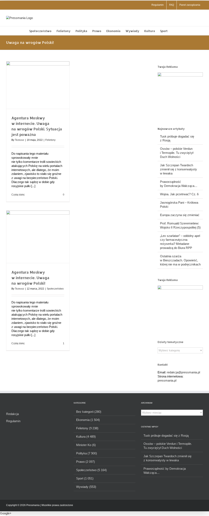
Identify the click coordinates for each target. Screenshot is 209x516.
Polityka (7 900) (86, 453)
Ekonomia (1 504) (88, 420)
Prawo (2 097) (85, 461)
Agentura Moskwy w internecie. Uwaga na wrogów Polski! (30, 277)
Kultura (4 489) (86, 436)
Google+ (5, 513)
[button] (174, 30)
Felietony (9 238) (87, 428)
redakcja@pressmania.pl (183, 372)
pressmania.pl (167, 380)
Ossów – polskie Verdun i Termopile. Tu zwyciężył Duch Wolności (176, 153)
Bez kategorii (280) (88, 411)
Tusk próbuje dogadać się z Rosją (166, 435)
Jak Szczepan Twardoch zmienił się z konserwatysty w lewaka (178, 169)
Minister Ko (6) (86, 445)
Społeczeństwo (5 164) (91, 470)
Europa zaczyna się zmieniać (179, 215)
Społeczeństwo (55, 288)
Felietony (50, 140)
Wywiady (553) (86, 486)
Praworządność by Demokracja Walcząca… (164, 470)
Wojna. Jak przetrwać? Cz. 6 (179, 194)
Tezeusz (19, 140)
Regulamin (13, 421)
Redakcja (12, 414)
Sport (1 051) (84, 478)
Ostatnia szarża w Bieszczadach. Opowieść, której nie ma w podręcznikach (180, 260)
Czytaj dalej (17, 194)
